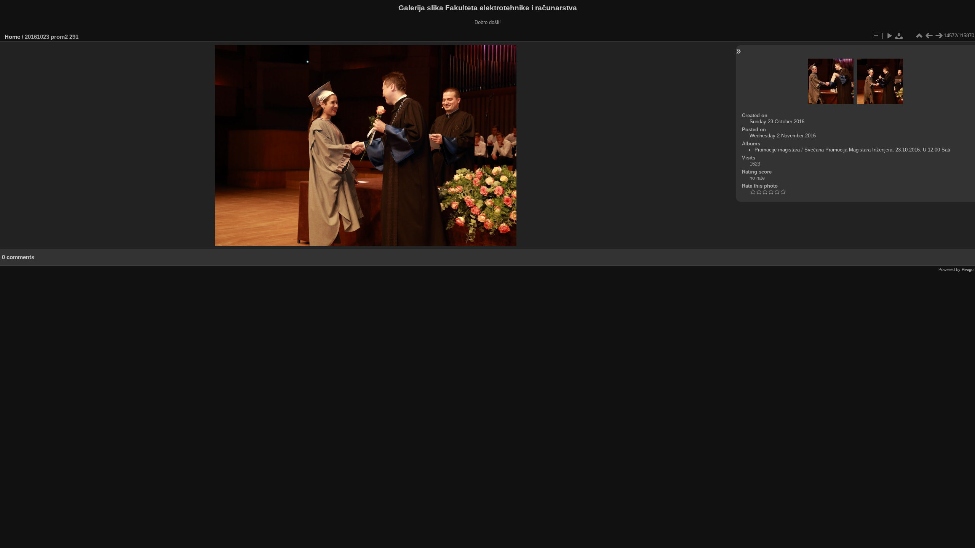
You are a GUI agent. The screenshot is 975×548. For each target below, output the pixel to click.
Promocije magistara (777, 150)
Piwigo (967, 269)
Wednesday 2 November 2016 (783, 136)
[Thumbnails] (919, 36)
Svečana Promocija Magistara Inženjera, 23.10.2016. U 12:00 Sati (877, 150)
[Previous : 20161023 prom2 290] (929, 36)
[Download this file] (899, 36)
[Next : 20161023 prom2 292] (939, 36)
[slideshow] (889, 36)
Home (12, 36)
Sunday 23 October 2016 (777, 121)
